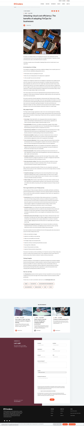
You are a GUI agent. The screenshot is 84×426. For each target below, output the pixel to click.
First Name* (39, 343)
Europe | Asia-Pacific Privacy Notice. (48, 395)
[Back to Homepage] (18, 4)
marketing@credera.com (50, 279)
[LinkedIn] (5, 421)
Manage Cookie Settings (57, 424)
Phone (54, 349)
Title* (53, 355)
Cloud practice (28, 274)
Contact (60, 0)
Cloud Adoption (33, 283)
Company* (39, 355)
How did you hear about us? (42, 376)
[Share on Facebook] (56, 11)
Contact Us (61, 415)
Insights (15, 7)
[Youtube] (9, 421)
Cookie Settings (72, 415)
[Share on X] (54, 11)
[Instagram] (7, 421)
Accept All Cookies (72, 424)
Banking (26, 283)
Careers (61, 413)
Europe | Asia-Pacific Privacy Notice (75, 413)
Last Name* (54, 343)
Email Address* (40, 349)
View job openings (17, 401)
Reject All (65, 424)
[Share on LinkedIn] (52, 11)
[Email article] (58, 11)
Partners (52, 413)
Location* (39, 370)
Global (68, 0)
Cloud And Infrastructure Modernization (46, 283)
